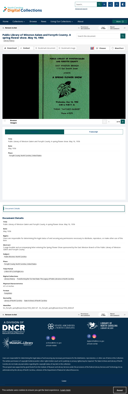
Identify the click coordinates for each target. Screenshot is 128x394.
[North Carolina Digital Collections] (22, 9)
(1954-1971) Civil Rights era (13, 271)
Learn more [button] (65, 390)
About (80, 21)
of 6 (118, 122)
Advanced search (81, 9)
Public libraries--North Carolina (15, 257)
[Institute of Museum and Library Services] (17, 342)
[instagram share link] (53, 338)
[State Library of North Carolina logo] (102, 325)
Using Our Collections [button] (60, 21)
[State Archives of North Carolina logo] (61, 326)
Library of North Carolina (13, 301)
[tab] (34, 132)
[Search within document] (122, 36)
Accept (120, 390)
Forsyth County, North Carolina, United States (25, 156)
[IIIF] (92, 48)
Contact (64, 381)
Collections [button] (18, 21)
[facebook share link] (48, 338)
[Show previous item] (104, 122)
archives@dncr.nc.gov (54, 343)
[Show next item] (123, 122)
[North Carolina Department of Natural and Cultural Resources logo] (13, 327)
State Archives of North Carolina (35, 301)
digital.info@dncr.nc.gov (95, 341)
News (43, 21)
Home (5, 21)
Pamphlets (8, 293)
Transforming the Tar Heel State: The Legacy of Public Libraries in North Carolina (45, 279)
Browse (33, 21)
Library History (9, 41)
